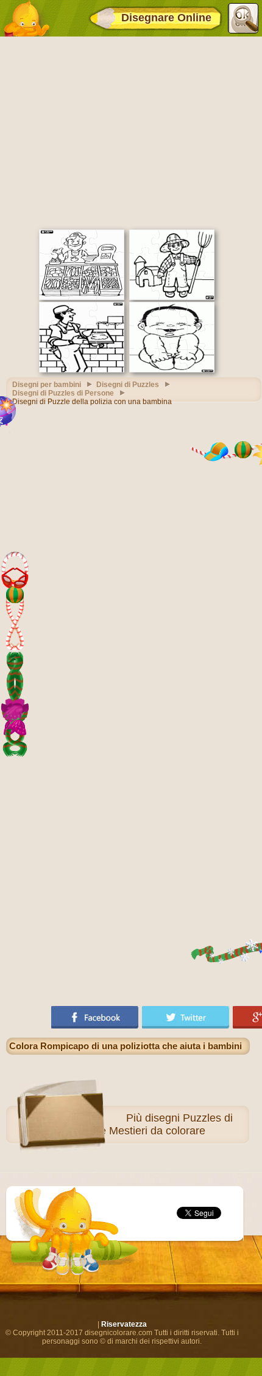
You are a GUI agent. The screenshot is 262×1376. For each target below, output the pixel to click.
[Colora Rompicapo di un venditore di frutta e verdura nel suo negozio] (81, 297)
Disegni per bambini (46, 384)
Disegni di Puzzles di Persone (63, 393)
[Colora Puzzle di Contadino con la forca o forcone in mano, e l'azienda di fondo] (171, 297)
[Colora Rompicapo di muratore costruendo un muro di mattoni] (81, 370)
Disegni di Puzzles (127, 384)
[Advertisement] (131, 131)
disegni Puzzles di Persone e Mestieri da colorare (144, 1124)
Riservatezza (124, 1324)
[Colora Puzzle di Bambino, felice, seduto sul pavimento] (171, 370)
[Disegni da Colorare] (26, 18)
